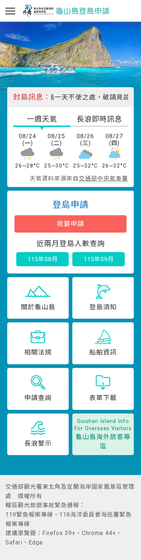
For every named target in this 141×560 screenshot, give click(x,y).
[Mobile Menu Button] (10, 11)
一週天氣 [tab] (42, 119)
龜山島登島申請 (66, 11)
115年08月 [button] (42, 259)
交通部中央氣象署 (103, 178)
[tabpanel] (70, 155)
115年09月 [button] (99, 259)
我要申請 (70, 224)
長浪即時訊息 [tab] (99, 119)
